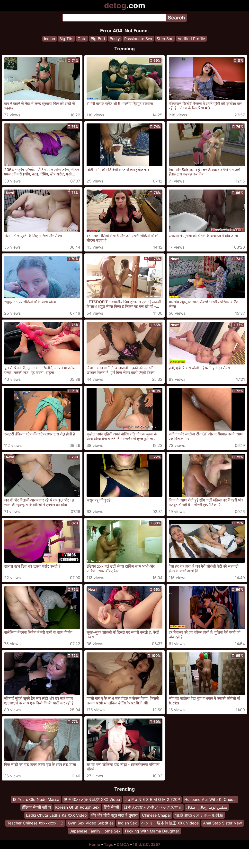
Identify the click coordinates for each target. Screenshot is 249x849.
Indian (49, 38)
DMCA (123, 844)
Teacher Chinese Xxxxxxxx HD (35, 823)
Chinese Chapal (156, 815)
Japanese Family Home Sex (95, 830)
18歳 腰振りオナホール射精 (199, 815)
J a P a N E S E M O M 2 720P (152, 799)
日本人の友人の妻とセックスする (153, 807)
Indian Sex (127, 823)
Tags (108, 844)
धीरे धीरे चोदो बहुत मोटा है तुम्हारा (114, 815)
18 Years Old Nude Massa (35, 799)
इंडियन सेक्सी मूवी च (36, 807)
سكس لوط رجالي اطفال (206, 807)
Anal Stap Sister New (222, 823)
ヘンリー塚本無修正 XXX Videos (170, 823)
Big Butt (98, 38)
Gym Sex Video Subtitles (91, 823)
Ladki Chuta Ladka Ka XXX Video (56, 815)
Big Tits (66, 38)
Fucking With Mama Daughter (152, 830)
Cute (82, 38)
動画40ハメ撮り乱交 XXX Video (92, 799)
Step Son (165, 38)
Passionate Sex (138, 38)
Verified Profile (191, 38)
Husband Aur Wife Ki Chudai (210, 799)
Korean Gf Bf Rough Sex (77, 807)
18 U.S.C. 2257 (146, 844)
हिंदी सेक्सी (111, 807)
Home (94, 844)
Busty (115, 38)
